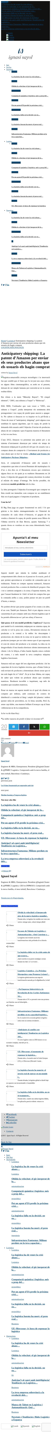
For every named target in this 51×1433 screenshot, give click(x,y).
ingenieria (15, 129)
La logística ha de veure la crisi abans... (17, 4)
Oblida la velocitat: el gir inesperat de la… (27, 86)
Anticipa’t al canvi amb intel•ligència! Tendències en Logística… (31, 1381)
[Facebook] (1, 285)
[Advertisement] (25, 312)
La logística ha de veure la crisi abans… (26, 77)
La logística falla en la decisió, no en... (16, 13)
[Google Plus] (29, 733)
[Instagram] (6, 285)
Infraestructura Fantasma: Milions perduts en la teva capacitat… (29, 1241)
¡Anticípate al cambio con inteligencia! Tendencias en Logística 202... (33, 1033)
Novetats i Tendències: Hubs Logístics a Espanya (29, 280)
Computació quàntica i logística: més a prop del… (30, 96)
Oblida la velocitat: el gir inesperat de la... (18, 6)
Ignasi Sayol (13, 373)
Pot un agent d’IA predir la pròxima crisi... (18, 11)
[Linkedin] (8, 285)
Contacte (9, 33)
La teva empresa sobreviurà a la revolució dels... (21, 29)
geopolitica (15, 100)
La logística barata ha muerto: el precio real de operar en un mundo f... (32, 1073)
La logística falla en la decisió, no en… (26, 115)
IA (12, 241)
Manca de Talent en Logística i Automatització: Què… (27, 1406)
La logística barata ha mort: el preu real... (18, 15)
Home (3, 341)
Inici (7, 65)
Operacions (9, 210)
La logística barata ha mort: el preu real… (27, 124)
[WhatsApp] (45, 727)
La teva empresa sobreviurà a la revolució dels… (30, 258)
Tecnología (9, 69)
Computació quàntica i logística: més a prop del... (21, 9)
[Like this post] (3, 741)
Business (14, 201)
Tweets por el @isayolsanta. (12, 898)
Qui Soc (8, 67)
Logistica (14, 72)
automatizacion (16, 91)
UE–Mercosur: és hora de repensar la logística (20, 18)
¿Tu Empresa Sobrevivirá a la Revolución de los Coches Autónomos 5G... (33, 992)
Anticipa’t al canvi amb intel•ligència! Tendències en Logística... (20, 844)
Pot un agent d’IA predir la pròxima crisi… (27, 105)
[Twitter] (4, 285)
